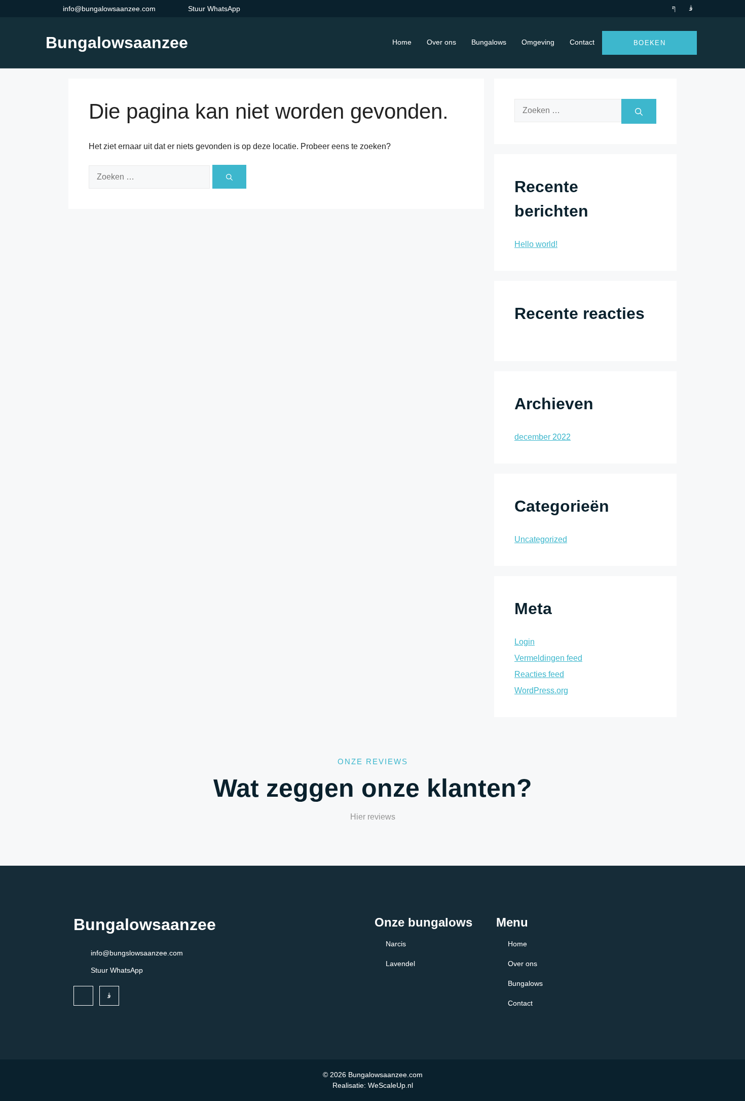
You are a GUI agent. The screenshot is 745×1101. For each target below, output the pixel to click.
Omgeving (538, 42)
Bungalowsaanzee (117, 42)
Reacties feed (539, 674)
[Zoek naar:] (150, 176)
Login (524, 641)
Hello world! (535, 244)
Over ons (441, 42)
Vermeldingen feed (548, 658)
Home (402, 42)
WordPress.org (541, 690)
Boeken (649, 43)
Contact (582, 42)
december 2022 (542, 437)
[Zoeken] (229, 177)
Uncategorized (540, 539)
